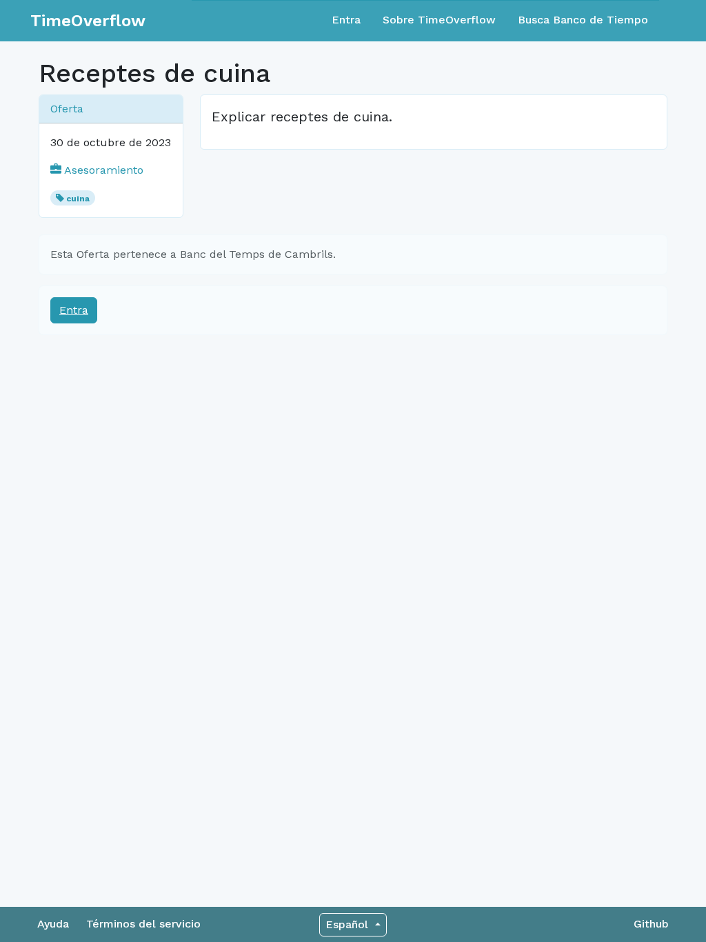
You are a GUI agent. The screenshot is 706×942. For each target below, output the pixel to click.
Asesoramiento (102, 170)
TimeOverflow (87, 20)
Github (651, 923)
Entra (346, 19)
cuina (78, 198)
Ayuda (53, 923)
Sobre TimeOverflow (439, 19)
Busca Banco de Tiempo (583, 19)
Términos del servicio (143, 923)
